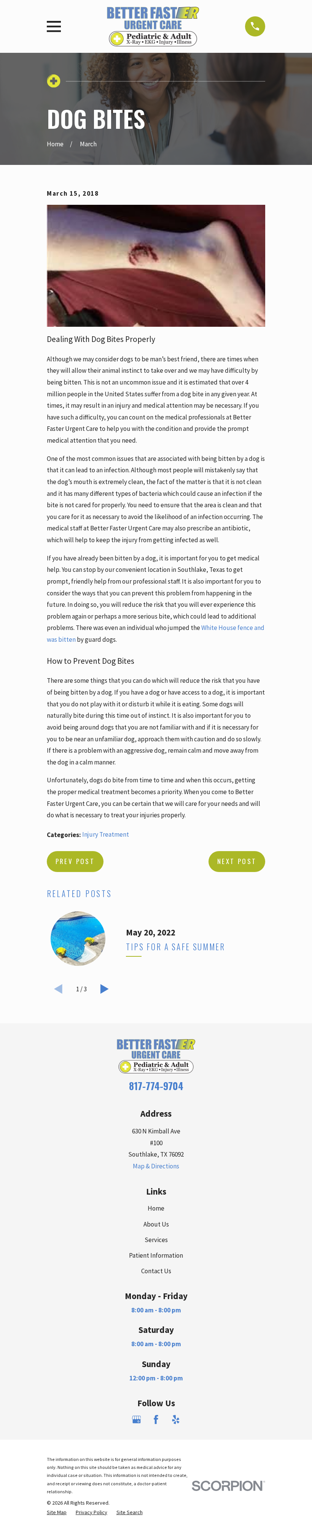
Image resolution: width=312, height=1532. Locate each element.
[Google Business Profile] (136, 1419)
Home (156, 1208)
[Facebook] (156, 1419)
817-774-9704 (156, 1086)
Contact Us (156, 1271)
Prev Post (75, 861)
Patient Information (156, 1255)
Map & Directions (156, 1166)
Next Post (237, 861)
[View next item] (104, 989)
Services (156, 1240)
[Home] (153, 26)
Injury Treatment (105, 834)
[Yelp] (175, 1419)
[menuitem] (57, 1512)
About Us (156, 1224)
